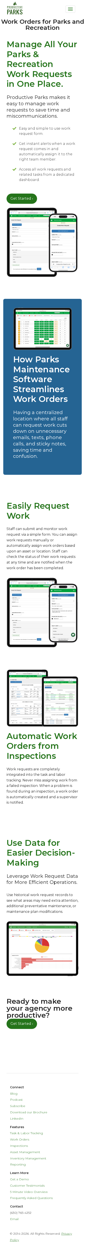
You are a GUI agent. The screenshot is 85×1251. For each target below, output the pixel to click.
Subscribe (17, 1106)
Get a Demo (19, 1179)
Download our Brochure (28, 1112)
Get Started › (21, 198)
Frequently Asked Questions (31, 1198)
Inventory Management (28, 1158)
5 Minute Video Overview (29, 1192)
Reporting (18, 1164)
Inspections (19, 1146)
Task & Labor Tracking (26, 1133)
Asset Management (25, 1152)
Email (14, 1219)
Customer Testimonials (27, 1185)
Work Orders (19, 1139)
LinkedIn (16, 1119)
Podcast (16, 1100)
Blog (13, 1093)
